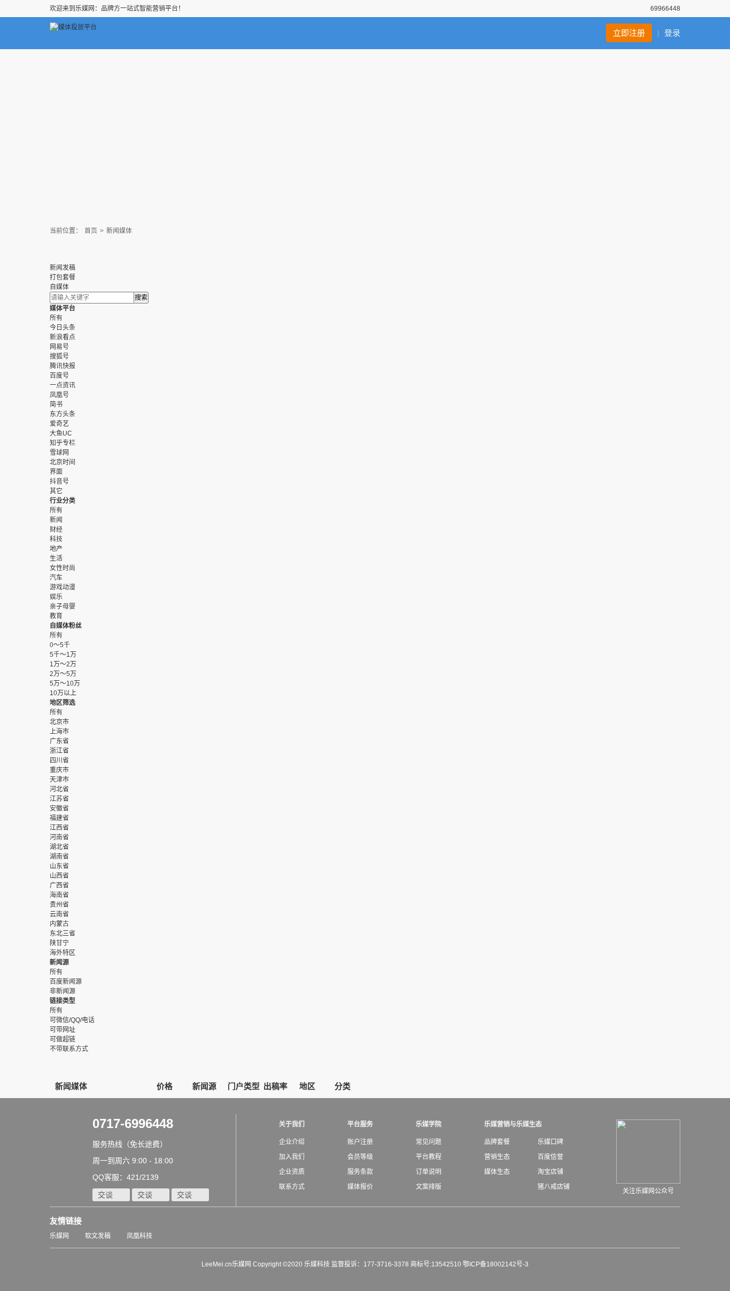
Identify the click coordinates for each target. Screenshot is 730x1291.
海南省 (59, 895)
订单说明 (428, 1172)
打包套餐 (62, 277)
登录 (672, 32)
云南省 (59, 914)
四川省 (59, 760)
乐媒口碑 (550, 1142)
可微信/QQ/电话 (72, 1020)
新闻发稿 (62, 267)
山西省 (59, 876)
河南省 (59, 837)
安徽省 (59, 808)
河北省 (59, 789)
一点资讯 (62, 385)
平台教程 (428, 1157)
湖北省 (59, 847)
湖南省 (59, 856)
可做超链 (62, 1039)
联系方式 (292, 1187)
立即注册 (629, 32)
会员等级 (360, 1157)
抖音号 (59, 481)
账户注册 (360, 1142)
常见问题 (428, 1142)
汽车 (56, 577)
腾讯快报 (62, 366)
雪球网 (59, 452)
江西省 (59, 827)
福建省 (59, 818)
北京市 (59, 722)
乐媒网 (59, 1236)
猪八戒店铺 (554, 1187)
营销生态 (497, 1157)
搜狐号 (59, 356)
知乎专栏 (62, 443)
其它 (56, 491)
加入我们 (292, 1157)
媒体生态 (497, 1172)
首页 (90, 231)
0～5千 (60, 645)
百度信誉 (550, 1157)
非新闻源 (62, 991)
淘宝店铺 (550, 1172)
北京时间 (62, 462)
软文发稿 (98, 1236)
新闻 (56, 520)
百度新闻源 (66, 981)
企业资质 (292, 1172)
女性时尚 (62, 568)
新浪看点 (62, 337)
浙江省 (59, 751)
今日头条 (62, 327)
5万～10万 (65, 683)
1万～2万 (63, 664)
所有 (56, 318)
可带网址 (62, 1029)
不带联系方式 (69, 1049)
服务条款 (360, 1172)
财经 (56, 529)
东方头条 (62, 414)
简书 (56, 404)
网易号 (59, 347)
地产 (56, 549)
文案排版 (428, 1187)
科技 (56, 539)
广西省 (59, 885)
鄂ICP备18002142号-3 (496, 1264)
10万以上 (63, 693)
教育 (56, 616)
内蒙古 (59, 924)
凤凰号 (59, 395)
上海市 (59, 731)
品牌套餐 (497, 1142)
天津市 (59, 779)
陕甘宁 (59, 943)
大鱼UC (61, 433)
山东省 (59, 866)
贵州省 (59, 904)
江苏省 (59, 799)
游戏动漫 (62, 587)
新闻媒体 (119, 231)
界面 (56, 472)
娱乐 (56, 597)
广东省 (59, 741)
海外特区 (62, 952)
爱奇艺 (59, 423)
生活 (56, 558)
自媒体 (59, 287)
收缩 (722, 175)
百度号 (59, 375)
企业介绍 (292, 1142)
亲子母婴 (62, 606)
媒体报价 (360, 1187)
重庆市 (59, 770)
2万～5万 (63, 674)
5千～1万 (63, 654)
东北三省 (62, 933)
